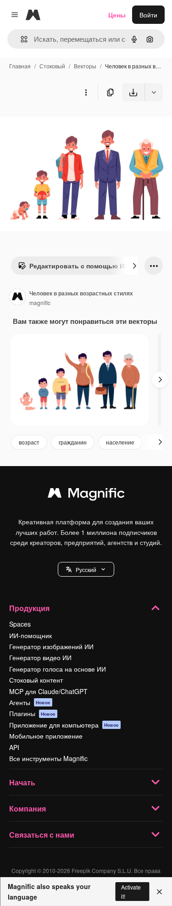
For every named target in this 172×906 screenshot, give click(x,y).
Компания (27, 808)
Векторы (85, 66)
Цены (117, 14)
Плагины (32, 713)
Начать (22, 782)
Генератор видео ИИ (40, 657)
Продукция (29, 608)
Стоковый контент (36, 679)
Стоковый (52, 66)
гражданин (73, 442)
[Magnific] (86, 495)
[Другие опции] (86, 92)
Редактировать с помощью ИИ (79, 265)
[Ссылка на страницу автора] (17, 298)
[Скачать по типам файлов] (153, 92)
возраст (29, 442)
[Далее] (134, 265)
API (14, 747)
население (120, 442)
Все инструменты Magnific (48, 758)
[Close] (159, 891)
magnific (39, 302)
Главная (20, 66)
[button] (86, 569)
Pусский (86, 569)
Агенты (29, 702)
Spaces (20, 623)
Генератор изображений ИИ (51, 646)
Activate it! (131, 891)
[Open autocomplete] (20, 39)
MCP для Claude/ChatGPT (48, 691)
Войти (148, 14)
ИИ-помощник (30, 635)
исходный (61, 123)
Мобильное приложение (46, 735)
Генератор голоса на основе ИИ (57, 668)
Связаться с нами (41, 834)
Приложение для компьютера (64, 724)
